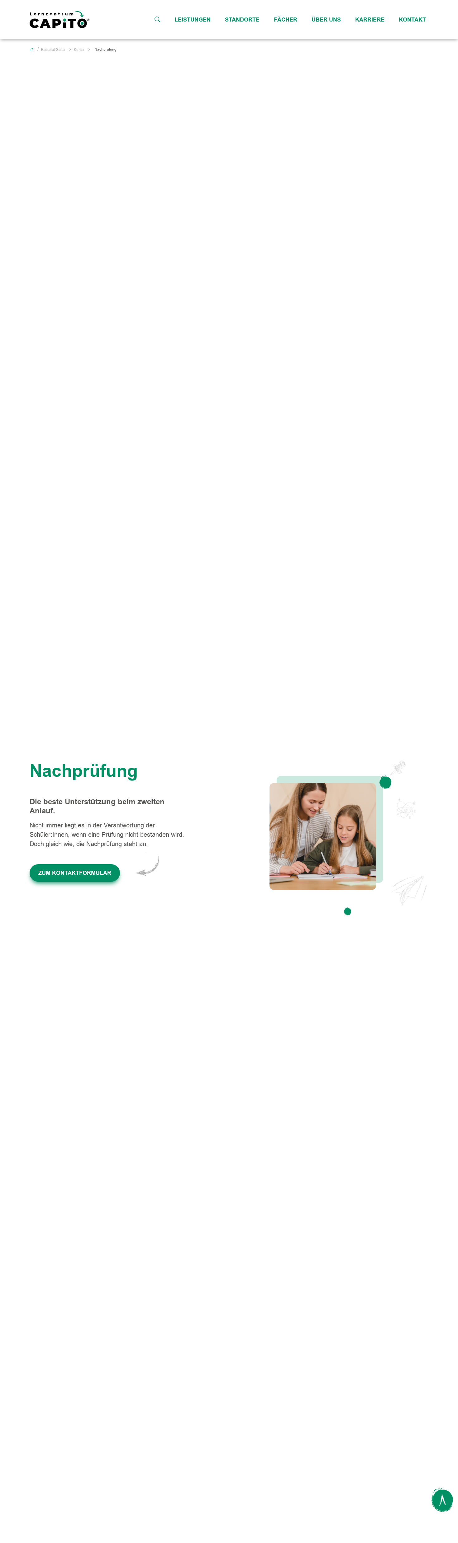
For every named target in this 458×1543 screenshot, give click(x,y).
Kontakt (412, 20)
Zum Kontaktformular (74, 873)
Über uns (326, 20)
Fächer (285, 20)
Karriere (369, 20)
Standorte (242, 20)
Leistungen (192, 20)
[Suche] (157, 20)
